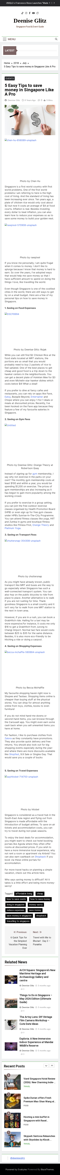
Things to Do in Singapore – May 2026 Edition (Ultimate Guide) (36, 999)
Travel (27, 1086)
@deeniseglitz (17, 1158)
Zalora (8, 738)
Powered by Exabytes (16, 1169)
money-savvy (36, 904)
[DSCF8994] (30, 329)
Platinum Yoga (13, 528)
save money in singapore (19, 915)
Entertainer (37, 396)
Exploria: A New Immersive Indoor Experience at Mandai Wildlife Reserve (36, 1042)
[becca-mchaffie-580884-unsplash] (30, 667)
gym (34, 473)
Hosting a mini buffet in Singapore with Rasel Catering (36, 1121)
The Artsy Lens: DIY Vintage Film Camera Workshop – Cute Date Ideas (36, 1020)
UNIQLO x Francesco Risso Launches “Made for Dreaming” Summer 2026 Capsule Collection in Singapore (27, 3)
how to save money (40, 899)
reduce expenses (15, 910)
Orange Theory (40, 524)
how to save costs (16, 899)
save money (35, 910)
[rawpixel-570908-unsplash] (30, 238)
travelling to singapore (18, 921)
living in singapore (15, 904)
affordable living (24, 893)
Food (26, 1106)
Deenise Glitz (30, 20)
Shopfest (14, 754)
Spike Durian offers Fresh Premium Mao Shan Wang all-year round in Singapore (39, 1101)
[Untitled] (30, 442)
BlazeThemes (47, 1169)
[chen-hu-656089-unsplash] (30, 158)
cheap (40, 893)
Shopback (40, 856)
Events (10, 78)
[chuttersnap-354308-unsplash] (30, 556)
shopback (41, 915)
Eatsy (8, 396)
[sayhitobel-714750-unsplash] (30, 790)
